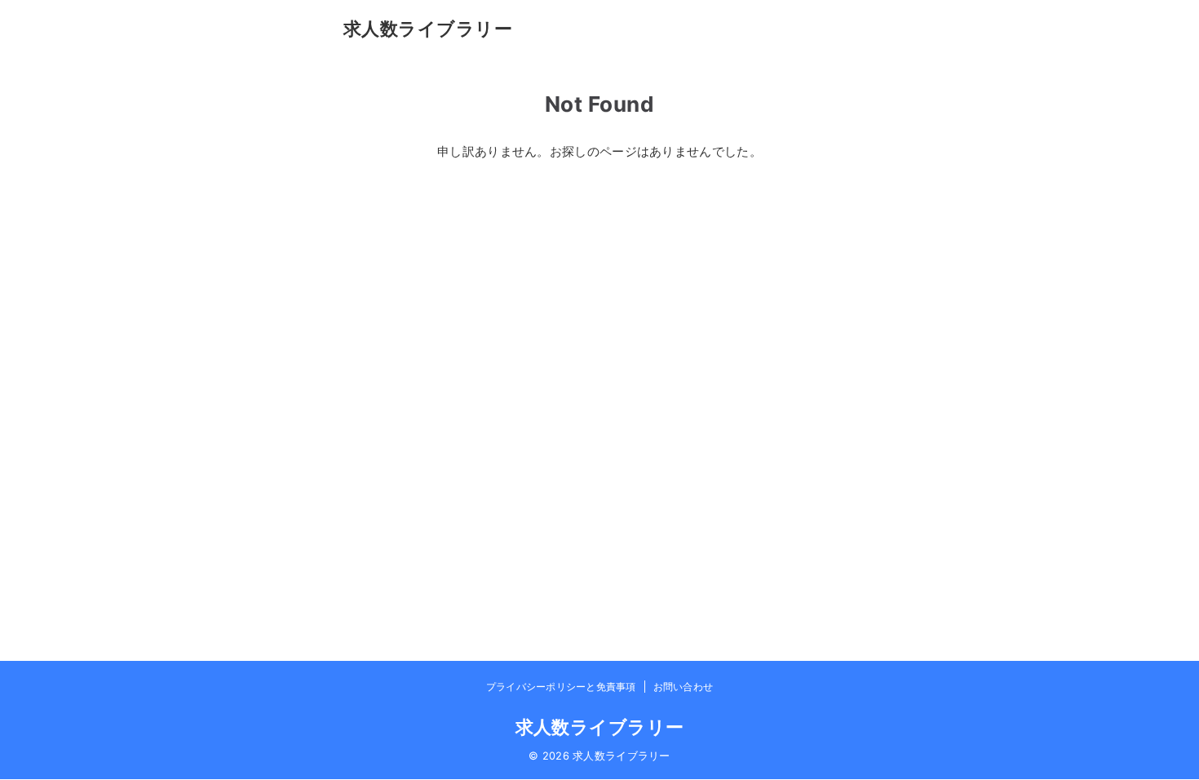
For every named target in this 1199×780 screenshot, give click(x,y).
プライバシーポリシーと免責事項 (561, 686)
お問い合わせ (683, 686)
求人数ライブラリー (427, 28)
